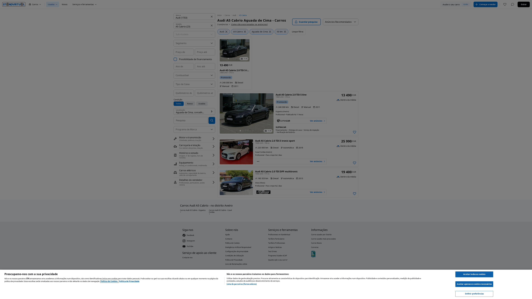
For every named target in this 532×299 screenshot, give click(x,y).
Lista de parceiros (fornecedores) (242, 284)
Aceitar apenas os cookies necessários (474, 284)
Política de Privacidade (129, 281)
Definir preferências (474, 293)
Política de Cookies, (109, 281)
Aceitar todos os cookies (474, 274)
